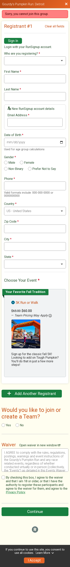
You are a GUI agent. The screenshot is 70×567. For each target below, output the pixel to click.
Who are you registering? (22, 53)
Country (10, 204)
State (8, 257)
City (7, 239)
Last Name (12, 89)
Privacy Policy (15, 492)
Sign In (13, 41)
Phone (9, 179)
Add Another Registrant (35, 393)
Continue (35, 511)
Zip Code (11, 221)
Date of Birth (13, 135)
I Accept (34, 560)
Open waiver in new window (38, 445)
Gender (10, 157)
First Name (12, 71)
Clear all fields (54, 26)
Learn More (43, 553)
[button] (50, 315)
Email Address (18, 115)
